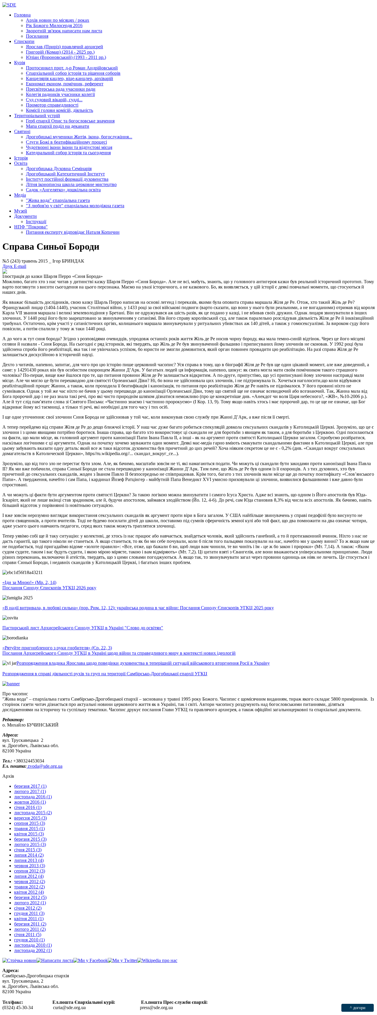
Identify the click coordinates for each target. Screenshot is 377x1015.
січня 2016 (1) (28, 807)
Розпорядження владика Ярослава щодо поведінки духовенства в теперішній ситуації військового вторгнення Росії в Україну (143, 663)
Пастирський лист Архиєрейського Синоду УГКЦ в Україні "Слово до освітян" (82, 627)
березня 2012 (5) (30, 897)
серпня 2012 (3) (29, 870)
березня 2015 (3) (30, 839)
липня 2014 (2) (29, 855)
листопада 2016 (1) (33, 796)
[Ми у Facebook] (90, 960)
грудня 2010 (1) (29, 939)
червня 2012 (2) (29, 881)
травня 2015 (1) (29, 828)
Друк (8, 266)
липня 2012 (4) (29, 876)
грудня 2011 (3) (29, 913)
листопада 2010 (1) (33, 945)
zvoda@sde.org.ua (44, 766)
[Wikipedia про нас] (157, 960)
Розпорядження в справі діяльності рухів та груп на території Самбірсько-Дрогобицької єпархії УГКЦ (104, 673)
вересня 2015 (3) (30, 817)
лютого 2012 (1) (30, 902)
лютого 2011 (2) (30, 929)
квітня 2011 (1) (29, 918)
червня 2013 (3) (29, 865)
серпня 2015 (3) (29, 823)
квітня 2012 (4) (29, 892)
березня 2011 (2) (30, 923)
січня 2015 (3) (28, 849)
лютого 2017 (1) (30, 791)
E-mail (20, 266)
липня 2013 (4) (29, 860)
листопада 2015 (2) (33, 812)
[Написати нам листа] (55, 960)
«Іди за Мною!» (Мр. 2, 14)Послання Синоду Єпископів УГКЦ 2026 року (49, 585)
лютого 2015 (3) (30, 844)
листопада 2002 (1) (33, 950)
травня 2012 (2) (29, 886)
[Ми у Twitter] (122, 960)
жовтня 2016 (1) (30, 802)
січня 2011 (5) (27, 934)
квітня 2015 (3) (29, 833)
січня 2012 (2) (28, 907)
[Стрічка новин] (19, 960)
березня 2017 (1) (30, 786)
